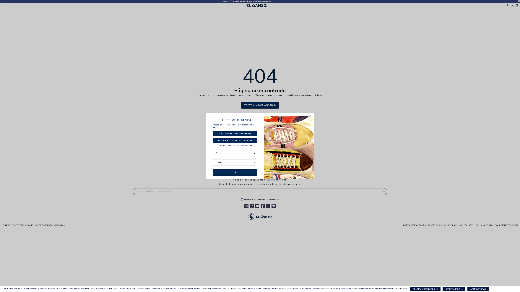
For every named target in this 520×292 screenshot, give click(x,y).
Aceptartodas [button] (478, 289)
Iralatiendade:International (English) (235, 134)
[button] (425, 289)
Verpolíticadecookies (399, 288)
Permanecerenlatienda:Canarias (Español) (235, 140)
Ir (235, 173)
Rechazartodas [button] (454, 289)
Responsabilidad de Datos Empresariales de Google (372, 288)
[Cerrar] (309, 116)
